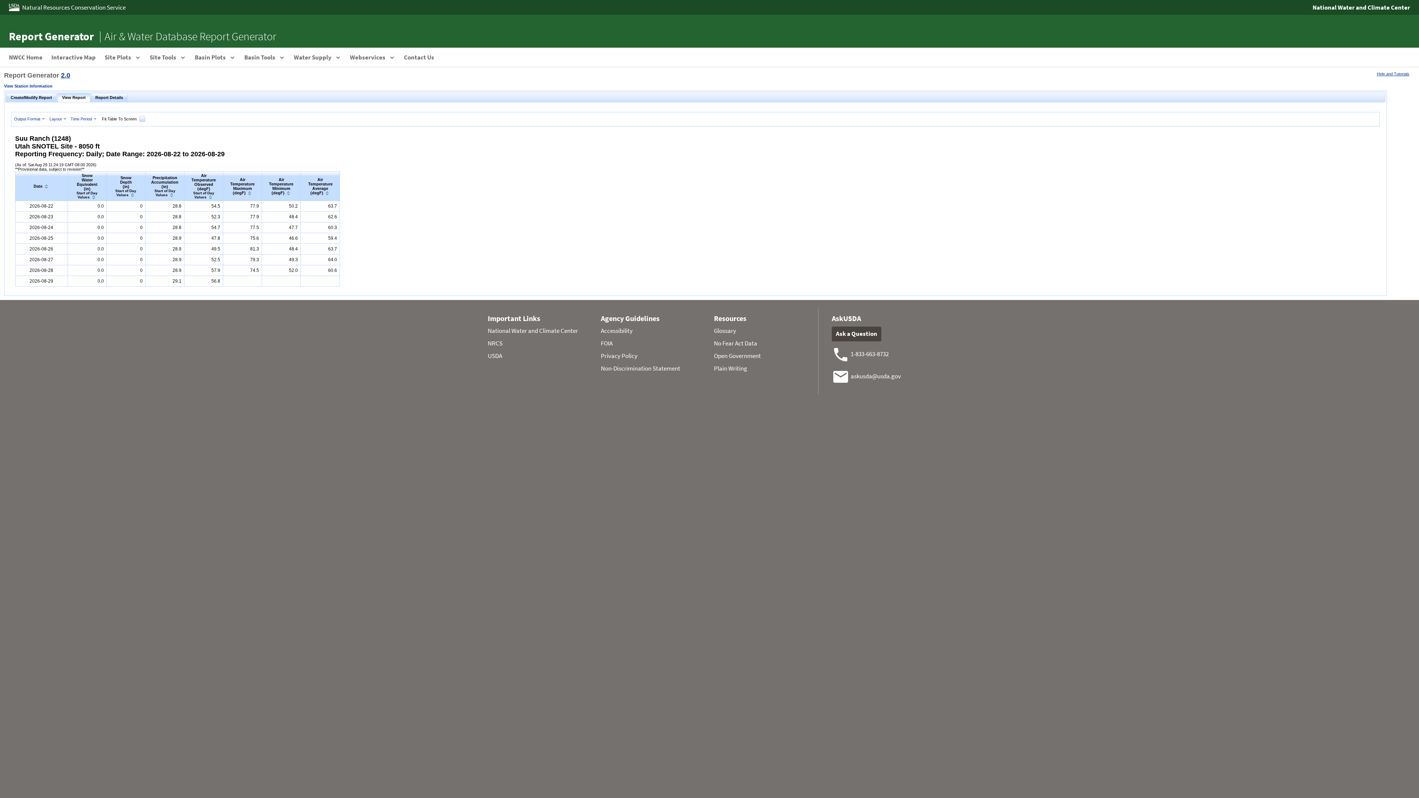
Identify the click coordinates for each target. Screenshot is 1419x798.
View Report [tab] (74, 97)
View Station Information (28, 86)
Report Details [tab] (109, 97)
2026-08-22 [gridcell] (41, 206)
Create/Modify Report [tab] (31, 97)
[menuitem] (30, 119)
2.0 (65, 75)
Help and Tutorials (1393, 74)
